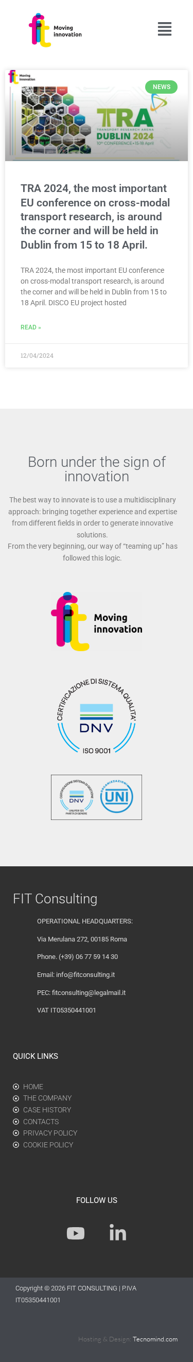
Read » (31, 327)
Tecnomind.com (155, 1339)
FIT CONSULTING (93, 1288)
